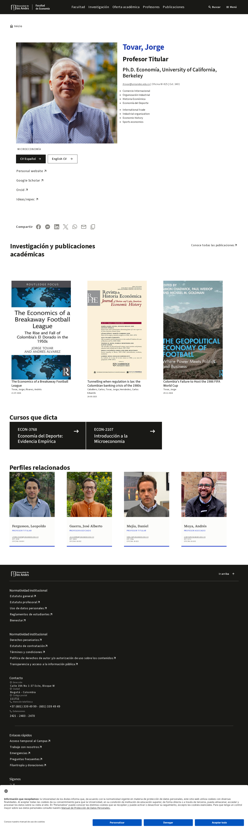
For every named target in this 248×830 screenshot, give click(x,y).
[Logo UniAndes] (20, 7)
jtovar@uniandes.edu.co (136, 84)
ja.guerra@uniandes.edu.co (82, 537)
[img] (20, 7)
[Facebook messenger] (47, 226)
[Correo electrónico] (83, 226)
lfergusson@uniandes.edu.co (25, 537)
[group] (32, 513)
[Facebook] (38, 226)
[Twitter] (65, 226)
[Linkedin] (56, 226)
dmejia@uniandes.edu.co (137, 537)
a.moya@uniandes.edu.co (195, 537)
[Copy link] (92, 226)
